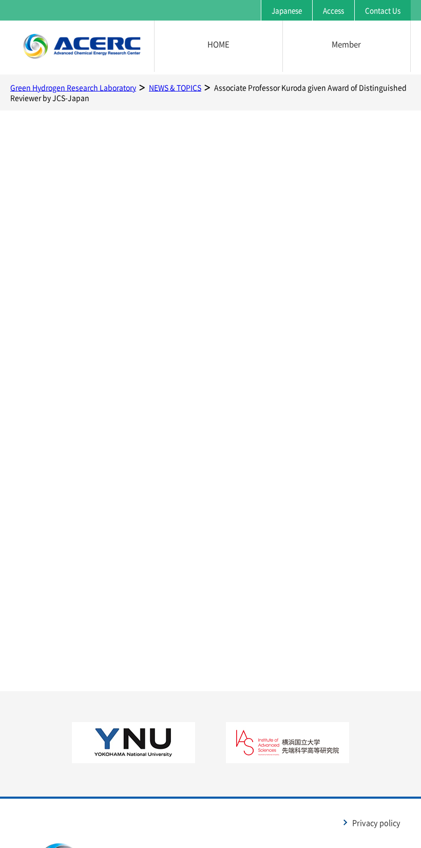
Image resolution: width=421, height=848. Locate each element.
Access (333, 10)
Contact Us (382, 10)
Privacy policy (376, 822)
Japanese (287, 10)
